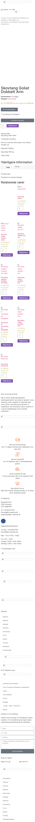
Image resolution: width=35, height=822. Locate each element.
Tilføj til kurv (12, 126)
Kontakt (5, 639)
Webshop (5, 620)
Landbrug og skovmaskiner (10, 683)
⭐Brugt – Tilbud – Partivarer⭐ (12, 706)
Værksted (5, 628)
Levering (5, 642)
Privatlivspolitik (7, 650)
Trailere (5, 691)
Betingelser (6, 646)
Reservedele (6, 793)
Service (5, 698)
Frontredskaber (7, 694)
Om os (5, 635)
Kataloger (5, 624)
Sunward (5, 786)
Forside (3, 18)
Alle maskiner (7, 778)
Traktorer (5, 782)
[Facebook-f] (3, 521)
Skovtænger (13, 22)
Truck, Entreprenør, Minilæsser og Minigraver (16, 687)
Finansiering (6, 631)
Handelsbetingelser (8, 819)
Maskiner (5, 616)
